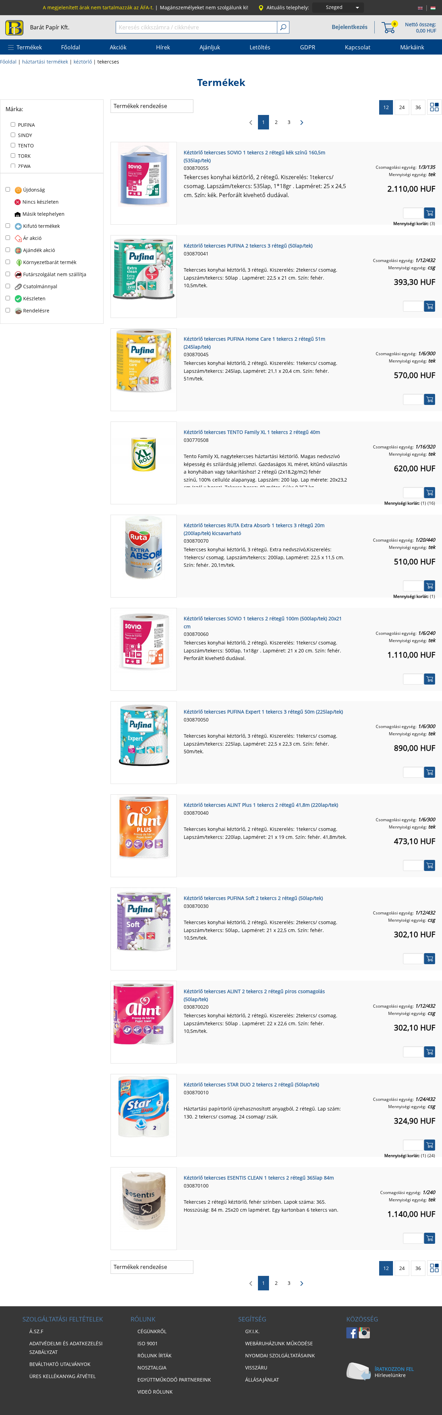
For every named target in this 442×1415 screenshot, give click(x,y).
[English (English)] (420, 7)
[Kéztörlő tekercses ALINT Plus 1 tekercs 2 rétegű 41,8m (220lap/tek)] (144, 826)
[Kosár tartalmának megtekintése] (388, 27)
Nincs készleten (40, 201)
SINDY (25, 135)
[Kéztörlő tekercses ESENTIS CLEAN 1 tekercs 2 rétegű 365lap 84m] (144, 1199)
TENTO (26, 145)
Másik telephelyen (43, 214)
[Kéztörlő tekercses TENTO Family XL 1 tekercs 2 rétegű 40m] (144, 453)
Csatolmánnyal (40, 286)
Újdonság (34, 189)
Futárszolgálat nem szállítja (54, 274)
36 (418, 107)
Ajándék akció (39, 250)
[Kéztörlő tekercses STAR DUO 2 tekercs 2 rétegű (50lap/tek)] (144, 1106)
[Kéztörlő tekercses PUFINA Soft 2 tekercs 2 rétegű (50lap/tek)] (144, 919)
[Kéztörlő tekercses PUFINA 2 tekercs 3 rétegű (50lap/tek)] (144, 267)
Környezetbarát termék (49, 262)
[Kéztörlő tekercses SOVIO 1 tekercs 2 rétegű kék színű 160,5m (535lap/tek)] (144, 174)
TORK (24, 156)
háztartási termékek (45, 61)
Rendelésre (36, 310)
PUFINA (26, 125)
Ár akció (32, 238)
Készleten (34, 298)
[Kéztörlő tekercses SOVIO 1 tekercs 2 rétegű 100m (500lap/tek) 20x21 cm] (144, 640)
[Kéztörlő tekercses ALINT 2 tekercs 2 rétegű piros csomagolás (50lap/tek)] (144, 1013)
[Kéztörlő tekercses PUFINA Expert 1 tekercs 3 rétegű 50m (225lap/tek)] (144, 733)
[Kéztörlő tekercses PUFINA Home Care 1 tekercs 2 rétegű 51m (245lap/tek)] (144, 360)
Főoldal (8, 61)
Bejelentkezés (349, 27)
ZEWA (24, 166)
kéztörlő (83, 61)
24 (402, 107)
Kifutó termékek (41, 226)
